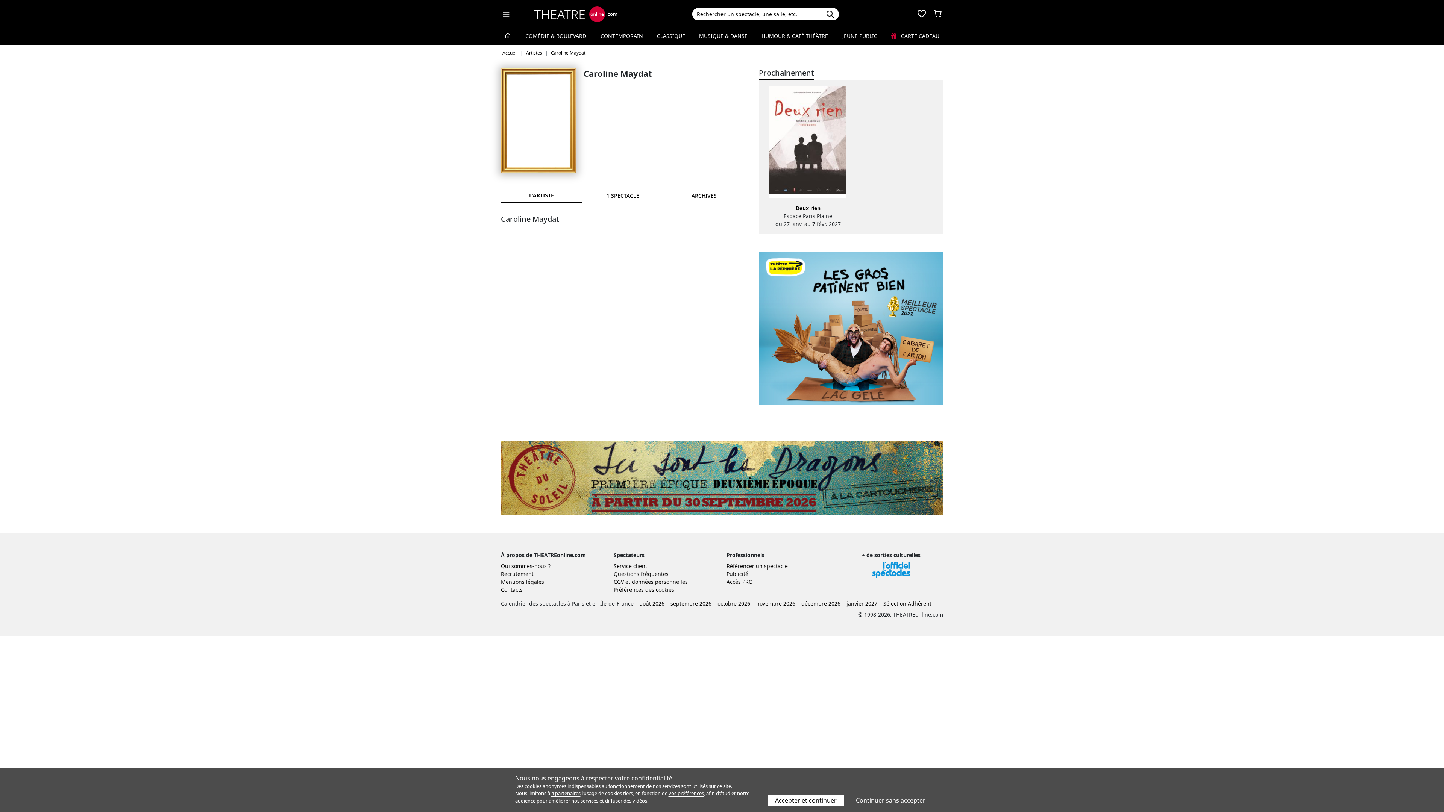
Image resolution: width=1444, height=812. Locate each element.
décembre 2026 (820, 603)
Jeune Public (859, 35)
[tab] (622, 196)
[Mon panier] (938, 14)
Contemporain (622, 35)
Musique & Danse (723, 35)
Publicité (737, 573)
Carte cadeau (919, 35)
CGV (619, 581)
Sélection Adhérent (907, 603)
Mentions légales (522, 581)
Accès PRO (740, 581)
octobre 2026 (733, 603)
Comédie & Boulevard (555, 35)
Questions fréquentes (641, 573)
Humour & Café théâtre (794, 35)
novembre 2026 (775, 603)
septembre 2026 (690, 603)
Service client (630, 566)
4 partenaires (566, 793)
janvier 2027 (861, 603)
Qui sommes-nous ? (526, 566)
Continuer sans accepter (890, 800)
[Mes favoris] (922, 14)
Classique (671, 35)
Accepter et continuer (806, 800)
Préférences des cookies (644, 589)
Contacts (512, 589)
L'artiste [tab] (541, 195)
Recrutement (517, 573)
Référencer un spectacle (757, 566)
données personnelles (660, 581)
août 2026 (652, 603)
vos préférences (686, 793)
